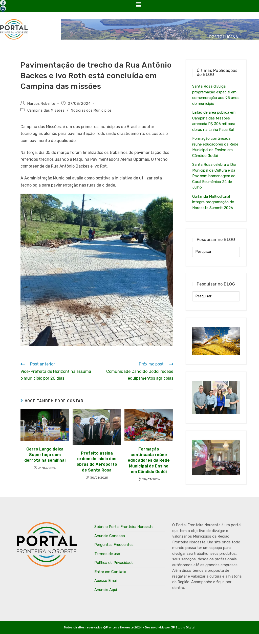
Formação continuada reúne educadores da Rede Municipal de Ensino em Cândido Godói (149, 460)
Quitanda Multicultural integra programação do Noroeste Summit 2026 (213, 202)
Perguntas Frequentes (114, 544)
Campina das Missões (45, 110)
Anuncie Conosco (109, 536)
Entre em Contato (110, 571)
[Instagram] (3, 9)
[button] (138, 5)
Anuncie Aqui (105, 589)
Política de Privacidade (114, 562)
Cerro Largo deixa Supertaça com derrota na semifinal (45, 455)
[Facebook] (3, 3)
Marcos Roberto (41, 103)
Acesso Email (105, 580)
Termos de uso (107, 553)
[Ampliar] (166, 200)
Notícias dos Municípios (91, 110)
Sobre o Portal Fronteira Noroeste (124, 526)
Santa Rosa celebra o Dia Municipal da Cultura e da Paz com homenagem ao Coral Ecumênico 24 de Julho (214, 176)
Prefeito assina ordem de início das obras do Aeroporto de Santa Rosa (97, 462)
